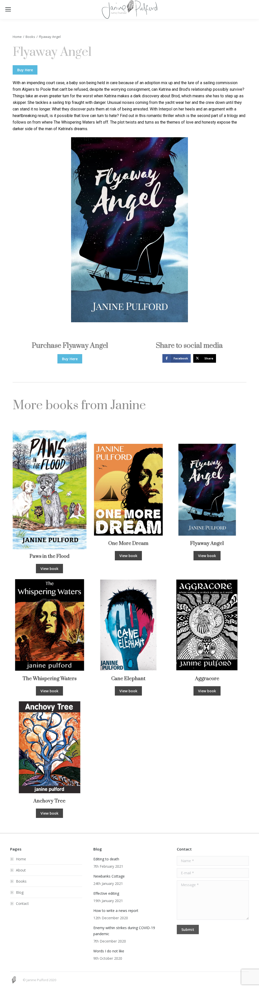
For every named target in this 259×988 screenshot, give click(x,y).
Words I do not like (108, 951)
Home (21, 859)
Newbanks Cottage (109, 876)
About (21, 870)
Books (21, 881)
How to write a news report (115, 910)
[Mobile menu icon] (8, 9)
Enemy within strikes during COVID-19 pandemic (124, 930)
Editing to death (106, 859)
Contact (22, 903)
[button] (176, 358)
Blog (20, 892)
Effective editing (106, 893)
